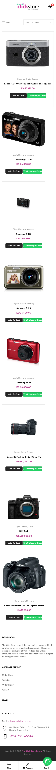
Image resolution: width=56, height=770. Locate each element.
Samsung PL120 (24, 308)
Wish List (6, 680)
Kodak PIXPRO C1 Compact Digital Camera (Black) (27, 83)
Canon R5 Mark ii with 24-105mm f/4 (24, 457)
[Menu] (5, 6)
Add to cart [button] (18, 95)
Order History (8, 675)
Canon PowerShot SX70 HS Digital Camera (24, 605)
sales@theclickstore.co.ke (19, 721)
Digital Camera (32, 79)
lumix (31, 526)
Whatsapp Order (37, 95)
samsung (30, 155)
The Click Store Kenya (32, 751)
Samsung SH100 (23, 234)
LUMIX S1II (23, 531)
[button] (47, 761)
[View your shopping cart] (50, 6)
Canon (17, 452)
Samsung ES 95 (24, 382)
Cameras (21, 79)
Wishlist (5, 689)
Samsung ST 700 (24, 159)
